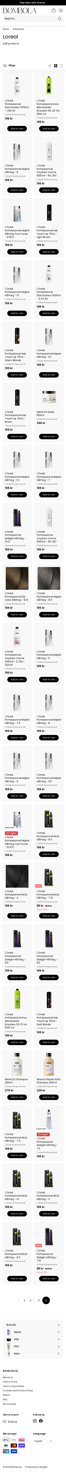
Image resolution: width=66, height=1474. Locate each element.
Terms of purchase (13, 1386)
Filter (11, 65)
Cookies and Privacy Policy (18, 1390)
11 (38, 1300)
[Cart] (54, 10)
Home (6, 29)
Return (6, 1395)
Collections (18, 29)
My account (9, 1404)
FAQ (5, 1399)
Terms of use (10, 1381)
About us (8, 1377)
